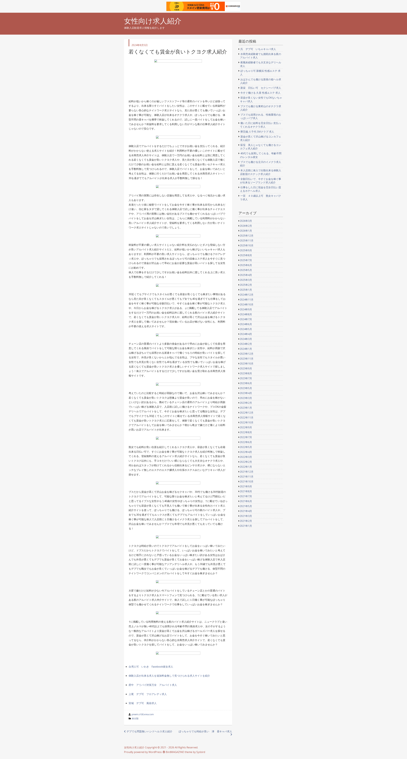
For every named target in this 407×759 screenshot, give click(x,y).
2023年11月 (246, 358)
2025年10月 (246, 245)
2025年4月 (246, 275)
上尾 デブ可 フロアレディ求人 (148, 694)
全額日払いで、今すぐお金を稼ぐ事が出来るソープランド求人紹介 (260, 180)
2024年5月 (246, 329)
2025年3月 (246, 280)
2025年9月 (246, 250)
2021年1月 (246, 526)
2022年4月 (246, 452)
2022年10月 (246, 422)
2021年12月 (246, 471)
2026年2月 (246, 225)
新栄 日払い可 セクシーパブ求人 (260, 88)
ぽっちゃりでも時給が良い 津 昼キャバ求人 (205, 731)
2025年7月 (246, 260)
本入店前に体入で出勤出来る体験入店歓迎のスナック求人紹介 (260, 172)
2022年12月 (246, 412)
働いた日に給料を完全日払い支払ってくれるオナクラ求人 (260, 124)
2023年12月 (246, 353)
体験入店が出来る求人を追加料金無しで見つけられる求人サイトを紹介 (169, 675)
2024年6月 (246, 324)
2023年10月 (246, 363)
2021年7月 (246, 496)
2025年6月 (246, 265)
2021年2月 (246, 521)
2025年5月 (246, 270)
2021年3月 (246, 516)
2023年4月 (246, 393)
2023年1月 (246, 407)
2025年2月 (246, 285)
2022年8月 (246, 432)
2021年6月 (246, 501)
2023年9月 (246, 368)
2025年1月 (246, 289)
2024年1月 (246, 349)
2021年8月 (246, 491)
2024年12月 (246, 294)
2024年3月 (246, 339)
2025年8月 (246, 255)
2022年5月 (246, 447)
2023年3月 (246, 398)
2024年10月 (246, 304)
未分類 (135, 718)
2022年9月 (246, 427)
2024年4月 (246, 334)
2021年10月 (246, 481)
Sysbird (200, 752)
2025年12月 (246, 235)
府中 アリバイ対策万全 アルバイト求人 (153, 685)
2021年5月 (246, 506)
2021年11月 (246, 476)
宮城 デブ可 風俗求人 (143, 703)
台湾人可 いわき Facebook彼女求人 (151, 666)
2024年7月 (246, 319)
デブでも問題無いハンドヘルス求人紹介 (149, 731)
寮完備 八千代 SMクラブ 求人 (257, 131)
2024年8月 (246, 314)
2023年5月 (246, 388)
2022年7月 (246, 437)
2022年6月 (246, 442)
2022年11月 (246, 417)
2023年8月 (246, 373)
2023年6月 (246, 383)
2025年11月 (246, 240)
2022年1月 (246, 466)
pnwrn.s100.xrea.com (143, 714)
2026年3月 (246, 221)
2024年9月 (246, 309)
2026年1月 (246, 230)
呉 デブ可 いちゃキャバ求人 (258, 49)
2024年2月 (246, 344)
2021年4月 (246, 511)
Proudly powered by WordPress (143, 752)
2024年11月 (246, 299)
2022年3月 (246, 457)
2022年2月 (246, 462)
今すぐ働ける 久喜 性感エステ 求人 (260, 92)
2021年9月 (246, 486)
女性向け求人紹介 (152, 20)
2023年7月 (246, 378)
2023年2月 (246, 403)
